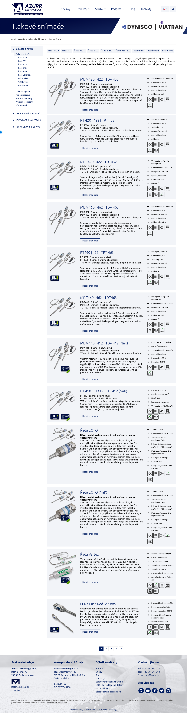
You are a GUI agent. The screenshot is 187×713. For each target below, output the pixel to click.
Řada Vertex (89, 554)
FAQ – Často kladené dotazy (109, 685)
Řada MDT (79, 50)
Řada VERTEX (123, 50)
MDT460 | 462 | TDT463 (98, 298)
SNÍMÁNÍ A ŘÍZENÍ (36, 39)
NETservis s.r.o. (90, 710)
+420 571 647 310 (151, 672)
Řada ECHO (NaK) (93, 492)
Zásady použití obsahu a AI (108, 692)
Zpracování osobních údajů (109, 681)
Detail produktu (90, 110)
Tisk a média (102, 688)
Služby (99, 672)
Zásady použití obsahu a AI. (56, 703)
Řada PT (66, 50)
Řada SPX (93, 50)
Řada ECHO (106, 50)
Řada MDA (53, 50)
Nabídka (21, 39)
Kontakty (100, 678)
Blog (98, 675)
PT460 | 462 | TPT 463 (97, 252)
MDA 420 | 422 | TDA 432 (99, 79)
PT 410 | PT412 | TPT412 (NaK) (103, 391)
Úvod (13, 39)
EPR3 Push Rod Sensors (98, 604)
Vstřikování (153, 50)
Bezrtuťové (167, 50)
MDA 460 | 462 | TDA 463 (99, 207)
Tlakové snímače (54, 39)
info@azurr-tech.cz (154, 675)
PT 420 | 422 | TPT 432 (97, 120)
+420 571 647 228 (151, 668)
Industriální (138, 50)
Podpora (100, 668)
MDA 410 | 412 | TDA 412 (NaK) (104, 343)
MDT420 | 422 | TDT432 (98, 162)
